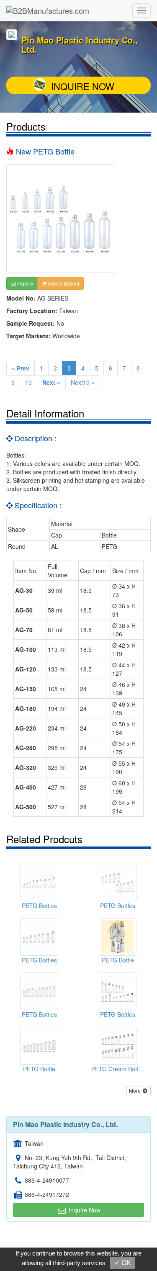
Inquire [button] (24, 283)
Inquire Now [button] (83, 1210)
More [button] (135, 1090)
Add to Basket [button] (62, 283)
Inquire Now (82, 86)
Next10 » (83, 382)
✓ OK (122, 1262)
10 (28, 382)
